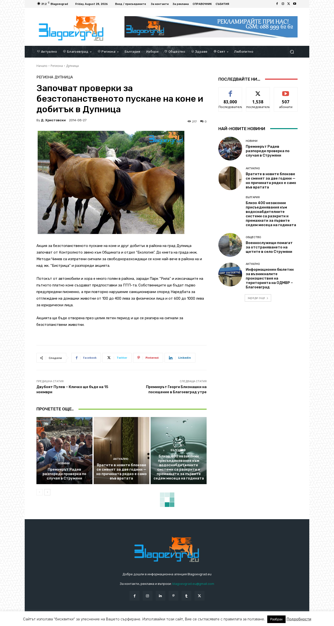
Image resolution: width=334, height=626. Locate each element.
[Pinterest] (173, 596)
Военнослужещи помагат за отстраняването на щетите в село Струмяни (269, 247)
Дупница (72, 66)
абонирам (286, 91)
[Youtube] (295, 4)
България (178, 450)
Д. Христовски (53, 120)
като (230, 91)
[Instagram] (283, 4)
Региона (57, 66)
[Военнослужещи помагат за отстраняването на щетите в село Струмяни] (230, 245)
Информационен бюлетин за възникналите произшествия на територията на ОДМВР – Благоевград (270, 278)
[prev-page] (39, 492)
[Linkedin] (160, 596)
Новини (64, 463)
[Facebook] (277, 4)
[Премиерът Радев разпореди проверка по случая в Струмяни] (64, 450)
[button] (292, 51)
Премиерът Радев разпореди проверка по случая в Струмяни (64, 473)
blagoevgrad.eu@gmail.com (193, 584)
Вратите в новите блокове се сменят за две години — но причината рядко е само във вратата (121, 471)
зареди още (256, 298)
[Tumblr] (186, 596)
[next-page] (47, 492)
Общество (253, 237)
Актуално (120, 459)
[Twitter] (289, 4)
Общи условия (94, 621)
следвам (258, 91)
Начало (41, 66)
